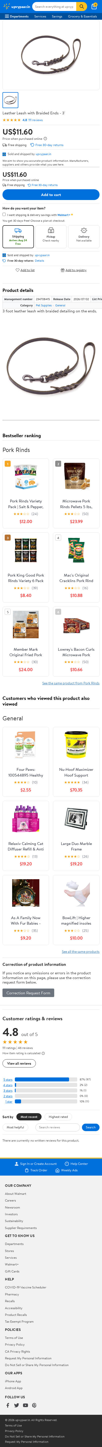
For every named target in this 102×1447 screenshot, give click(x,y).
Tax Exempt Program (19, 1321)
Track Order (38, 1170)
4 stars (7, 1085)
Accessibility (14, 1308)
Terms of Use (14, 1337)
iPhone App (13, 1381)
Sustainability (14, 1221)
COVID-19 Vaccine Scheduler (25, 1287)
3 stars (7, 1090)
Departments (19, 16)
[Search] (81, 6)
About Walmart (15, 1193)
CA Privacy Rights (17, 1351)
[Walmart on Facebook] (7, 1406)
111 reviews (35, 120)
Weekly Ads (69, 1170)
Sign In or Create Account (38, 1164)
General (60, 305)
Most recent (29, 1116)
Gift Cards (12, 1271)
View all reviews (19, 1063)
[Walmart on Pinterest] (34, 1406)
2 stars (7, 1096)
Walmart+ (12, 1264)
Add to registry (76, 270)
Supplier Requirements (21, 1228)
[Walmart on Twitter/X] (16, 1406)
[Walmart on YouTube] (25, 1406)
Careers (10, 1200)
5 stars (7, 1079)
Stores (9, 1250)
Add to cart (51, 194)
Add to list (28, 270)
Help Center (79, 1164)
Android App (14, 1388)
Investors (11, 1214)
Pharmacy (12, 1294)
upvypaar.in (43, 154)
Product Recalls (16, 1314)
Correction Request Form (28, 993)
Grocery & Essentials (82, 16)
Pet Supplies (44, 305)
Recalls (10, 1301)
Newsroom (12, 1207)
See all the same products (81, 951)
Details (39, 260)
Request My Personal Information (28, 1358)
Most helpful (15, 1127)
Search (91, 1127)
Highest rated (58, 1116)
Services (40, 16)
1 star (8, 1101)
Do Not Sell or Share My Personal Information (37, 1365)
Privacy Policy (15, 1344)
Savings (57, 16)
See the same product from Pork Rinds (71, 683)
